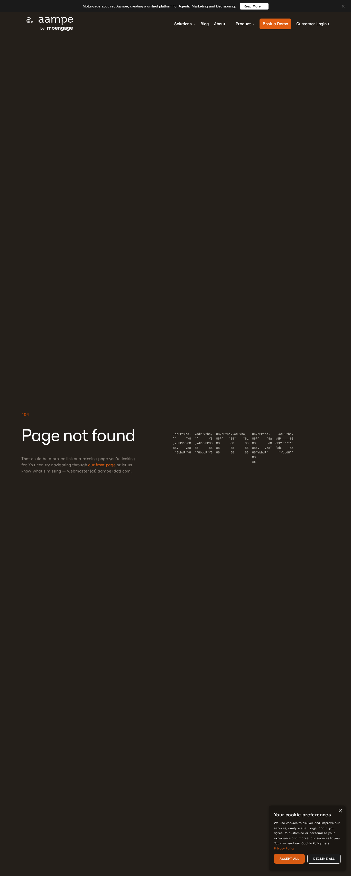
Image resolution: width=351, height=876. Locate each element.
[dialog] (307, 838)
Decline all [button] (324, 859)
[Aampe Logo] (49, 24)
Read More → (254, 6)
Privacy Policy (284, 848)
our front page (102, 464)
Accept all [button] (289, 859)
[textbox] (245, 443)
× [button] (340, 811)
